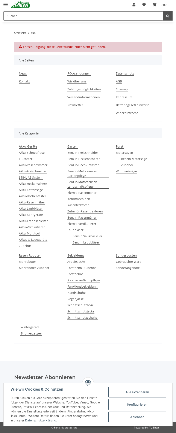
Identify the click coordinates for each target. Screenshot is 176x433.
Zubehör (25, 246)
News (23, 73)
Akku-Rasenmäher (32, 202)
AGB (119, 81)
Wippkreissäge (126, 171)
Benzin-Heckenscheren (83, 159)
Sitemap (122, 89)
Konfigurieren (137, 404)
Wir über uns (76, 81)
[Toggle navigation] (5, 2)
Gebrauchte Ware (128, 262)
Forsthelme (75, 274)
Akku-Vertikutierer (32, 227)
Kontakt (24, 81)
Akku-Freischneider (33, 171)
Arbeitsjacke (76, 262)
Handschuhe (76, 293)
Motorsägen (124, 153)
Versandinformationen (83, 97)
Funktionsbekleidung (82, 286)
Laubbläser (75, 230)
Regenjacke (75, 299)
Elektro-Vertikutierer (81, 224)
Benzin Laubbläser (86, 242)
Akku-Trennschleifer (33, 221)
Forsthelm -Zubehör (81, 268)
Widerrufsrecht (127, 113)
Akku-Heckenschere (33, 184)
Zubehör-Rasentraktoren (85, 211)
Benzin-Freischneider (82, 153)
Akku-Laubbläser (31, 208)
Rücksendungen (79, 73)
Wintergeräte (30, 327)
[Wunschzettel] (144, 4)
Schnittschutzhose (80, 305)
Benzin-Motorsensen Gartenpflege (82, 173)
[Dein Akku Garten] (20, 5)
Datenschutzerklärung (40, 420)
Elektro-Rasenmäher (82, 193)
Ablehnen (137, 417)
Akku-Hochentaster (32, 196)
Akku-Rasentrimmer (33, 165)
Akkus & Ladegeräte (33, 239)
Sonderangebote (128, 268)
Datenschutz (125, 73)
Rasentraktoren (78, 205)
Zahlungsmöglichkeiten (84, 89)
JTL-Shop (154, 427)
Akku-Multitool (29, 233)
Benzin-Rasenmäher (82, 217)
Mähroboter (27, 262)
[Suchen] (168, 16)
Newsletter (75, 105)
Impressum (124, 97)
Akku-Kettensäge (31, 190)
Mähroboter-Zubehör (34, 268)
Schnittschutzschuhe (82, 317)
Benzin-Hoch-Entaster (83, 165)
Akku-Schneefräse (32, 153)
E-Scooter (25, 159)
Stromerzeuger (31, 333)
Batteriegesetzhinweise (132, 105)
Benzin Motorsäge (134, 159)
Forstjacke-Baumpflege (83, 280)
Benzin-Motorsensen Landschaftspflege (82, 184)
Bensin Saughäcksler (87, 236)
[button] (134, 4)
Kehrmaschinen (78, 199)
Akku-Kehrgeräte (31, 215)
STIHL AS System (30, 177)
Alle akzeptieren (137, 392)
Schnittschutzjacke (80, 311)
